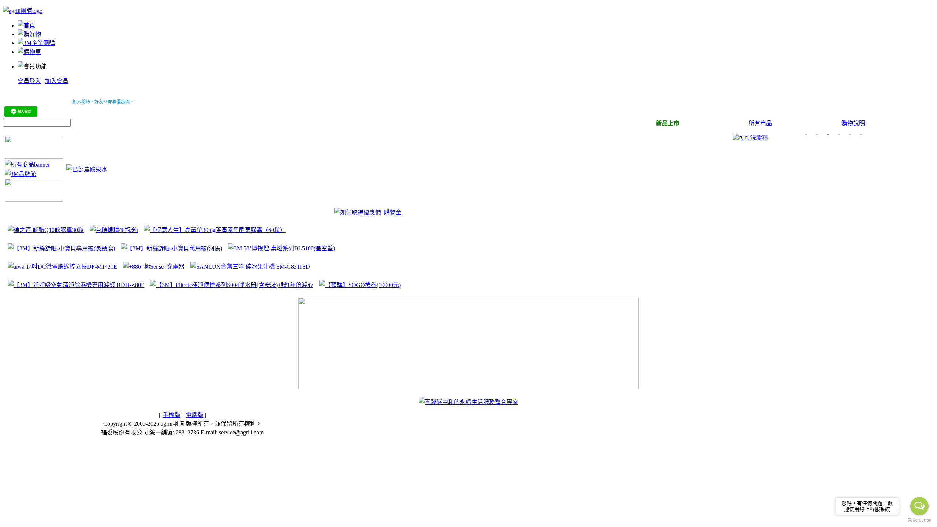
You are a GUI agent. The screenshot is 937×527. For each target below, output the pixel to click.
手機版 (171, 415)
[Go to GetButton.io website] (919, 520)
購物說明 (853, 123)
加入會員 (56, 81)
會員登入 (29, 81)
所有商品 (760, 123)
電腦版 (195, 415)
